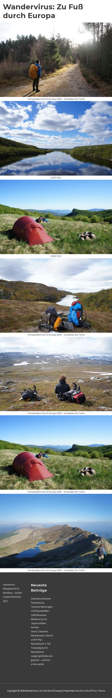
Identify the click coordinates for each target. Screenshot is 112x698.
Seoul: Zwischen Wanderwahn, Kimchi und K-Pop (42, 635)
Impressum (9, 584)
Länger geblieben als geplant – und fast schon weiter (42, 660)
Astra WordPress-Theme (92, 690)
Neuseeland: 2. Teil (41, 643)
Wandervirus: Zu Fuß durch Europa (43, 11)
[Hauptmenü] (105, 11)
